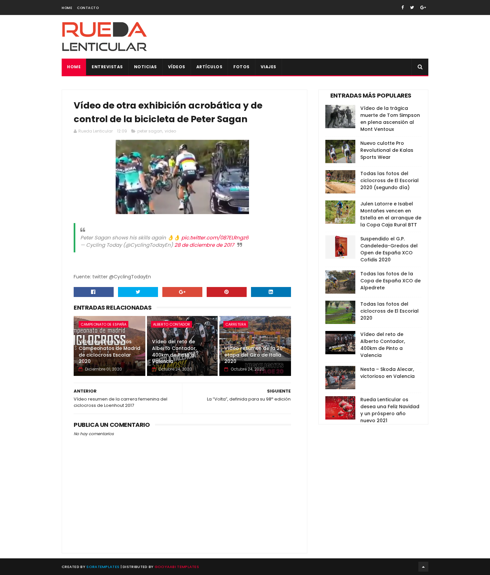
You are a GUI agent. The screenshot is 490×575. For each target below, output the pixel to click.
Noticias (145, 67)
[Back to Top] (423, 567)
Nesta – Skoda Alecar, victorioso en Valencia (387, 373)
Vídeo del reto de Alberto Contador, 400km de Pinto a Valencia (174, 351)
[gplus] (423, 7)
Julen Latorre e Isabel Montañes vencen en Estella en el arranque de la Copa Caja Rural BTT (390, 214)
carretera (235, 324)
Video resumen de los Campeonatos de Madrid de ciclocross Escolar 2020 (109, 351)
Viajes (268, 67)
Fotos (241, 67)
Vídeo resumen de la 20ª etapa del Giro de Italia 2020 (254, 355)
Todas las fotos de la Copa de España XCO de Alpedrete (390, 280)
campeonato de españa (103, 324)
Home (67, 7)
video (170, 131)
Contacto (88, 7)
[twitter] (412, 7)
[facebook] (402, 7)
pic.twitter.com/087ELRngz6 (215, 237)
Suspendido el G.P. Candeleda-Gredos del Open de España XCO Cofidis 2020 (389, 249)
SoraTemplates (102, 566)
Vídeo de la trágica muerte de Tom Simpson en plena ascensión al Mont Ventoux (390, 119)
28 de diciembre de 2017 (204, 244)
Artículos (209, 67)
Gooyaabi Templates (177, 566)
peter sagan (149, 131)
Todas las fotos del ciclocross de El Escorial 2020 (389, 311)
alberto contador (171, 324)
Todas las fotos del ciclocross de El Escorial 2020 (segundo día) (389, 180)
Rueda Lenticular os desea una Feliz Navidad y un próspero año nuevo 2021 (389, 410)
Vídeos (176, 67)
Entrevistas (107, 67)
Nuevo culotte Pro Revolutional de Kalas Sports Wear (386, 150)
